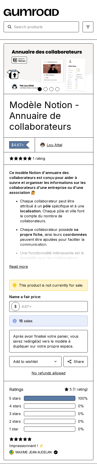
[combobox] (44, 27)
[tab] (40, 89)
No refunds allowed (48, 373)
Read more (18, 266)
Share (79, 361)
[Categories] (88, 26)
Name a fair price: (25, 297)
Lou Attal (54, 145)
